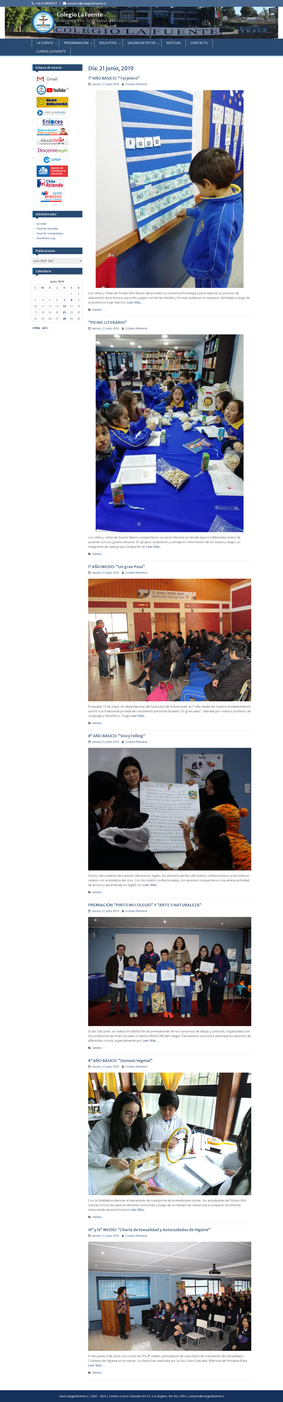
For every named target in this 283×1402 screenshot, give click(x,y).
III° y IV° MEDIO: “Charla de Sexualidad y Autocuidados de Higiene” (149, 1229)
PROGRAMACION (76, 43)
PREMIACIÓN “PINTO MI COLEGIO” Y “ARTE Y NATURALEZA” (144, 904)
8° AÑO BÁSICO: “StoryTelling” (116, 735)
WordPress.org (46, 238)
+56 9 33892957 (46, 3)
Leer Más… (135, 302)
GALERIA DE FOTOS (142, 43)
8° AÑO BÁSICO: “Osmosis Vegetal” (120, 1060)
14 (64, 306)
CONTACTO (199, 43)
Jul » (45, 328)
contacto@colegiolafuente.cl (86, 3)
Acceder (42, 224)
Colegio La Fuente (80, 14)
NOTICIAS (173, 43)
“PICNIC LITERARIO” (107, 322)
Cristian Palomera (136, 84)
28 (64, 318)
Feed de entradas (47, 228)
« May (36, 328)
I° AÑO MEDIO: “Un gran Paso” (116, 566)
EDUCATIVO (108, 43)
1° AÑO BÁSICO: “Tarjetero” (114, 78)
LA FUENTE (45, 43)
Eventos (97, 309)
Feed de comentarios (50, 233)
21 (64, 312)
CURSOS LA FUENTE (51, 51)
